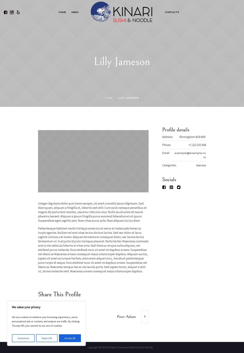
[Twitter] (178, 187)
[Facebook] (6, 12)
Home (109, 98)
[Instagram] (12, 12)
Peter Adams (126, 316)
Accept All (69, 338)
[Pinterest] (171, 187)
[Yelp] (18, 12)
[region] (46, 323)
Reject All (47, 338)
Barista (201, 165)
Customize (23, 338)
